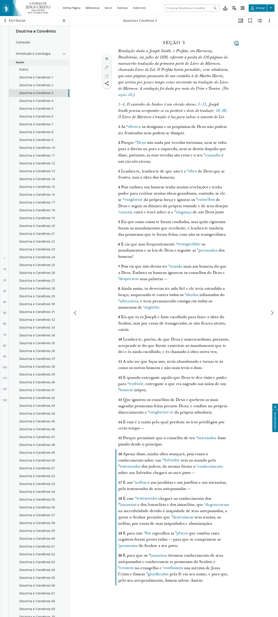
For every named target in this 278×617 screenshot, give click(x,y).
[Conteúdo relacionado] (259, 20)
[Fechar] (106, 58)
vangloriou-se (161, 412)
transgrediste (188, 244)
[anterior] (75, 313)
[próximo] (272, 313)
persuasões (207, 250)
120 (4, 389)
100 (4, 367)
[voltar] (5, 20)
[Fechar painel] (64, 20)
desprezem (129, 279)
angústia (151, 307)
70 (4, 335)
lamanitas (127, 504)
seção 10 (125, 95)
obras (133, 126)
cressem (126, 568)
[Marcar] (106, 67)
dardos (192, 295)
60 (4, 324)
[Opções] (269, 20)
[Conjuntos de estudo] (240, 20)
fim (148, 533)
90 (4, 356)
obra (193, 171)
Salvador (172, 460)
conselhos (206, 199)
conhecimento (210, 466)
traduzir (136, 384)
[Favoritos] (250, 20)
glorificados (158, 574)
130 (4, 400)
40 (4, 302)
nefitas (141, 482)
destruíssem (183, 517)
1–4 (121, 104)
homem (126, 390)
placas (182, 533)
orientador (207, 438)
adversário (128, 301)
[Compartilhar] (106, 83)
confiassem (173, 568)
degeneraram (217, 504)
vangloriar (133, 199)
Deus (141, 142)
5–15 (202, 104)
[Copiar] (106, 76)
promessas (128, 545)
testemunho (129, 466)
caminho (212, 155)
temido (176, 266)
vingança (184, 212)
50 (4, 313)
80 (4, 345)
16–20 (221, 110)
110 (4, 378)
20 (4, 280)
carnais (125, 212)
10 (4, 269)
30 (4, 291)
